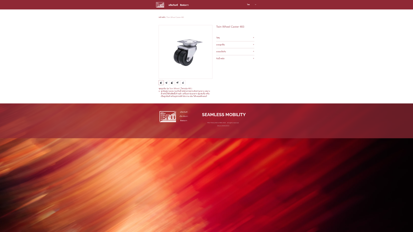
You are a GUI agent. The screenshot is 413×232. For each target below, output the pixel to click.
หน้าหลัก (162, 17)
